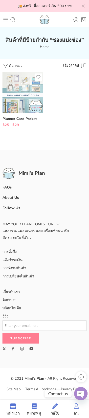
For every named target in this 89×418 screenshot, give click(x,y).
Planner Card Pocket (19, 118)
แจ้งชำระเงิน (12, 260)
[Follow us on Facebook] (13, 349)
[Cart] (84, 20)
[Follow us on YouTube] (31, 348)
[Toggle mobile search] (13, 19)
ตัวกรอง (15, 65)
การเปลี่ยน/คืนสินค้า (18, 276)
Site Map (13, 389)
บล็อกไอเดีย (11, 308)
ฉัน (76, 413)
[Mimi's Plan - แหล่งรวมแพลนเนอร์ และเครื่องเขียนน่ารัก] (44, 20)
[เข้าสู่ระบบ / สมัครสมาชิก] (76, 20)
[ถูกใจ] (38, 77)
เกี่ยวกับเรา (11, 291)
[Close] (83, 6)
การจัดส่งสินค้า (14, 268)
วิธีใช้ (55, 413)
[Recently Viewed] (81, 376)
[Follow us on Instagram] (22, 348)
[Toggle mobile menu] (5, 20)
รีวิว (5, 316)
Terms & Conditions (40, 389)
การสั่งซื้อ (9, 251)
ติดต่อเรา (9, 300)
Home (44, 46)
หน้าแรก (13, 413)
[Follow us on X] (4, 348)
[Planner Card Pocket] (22, 92)
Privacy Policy (72, 389)
